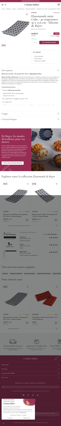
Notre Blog (4, 369)
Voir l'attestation (10, 237)
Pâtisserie (9, 9)
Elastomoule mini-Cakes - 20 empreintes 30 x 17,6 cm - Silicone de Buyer (44, 215)
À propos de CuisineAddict (8, 373)
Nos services (5, 377)
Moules (14, 9)
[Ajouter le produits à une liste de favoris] (28, 184)
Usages (5, 113)
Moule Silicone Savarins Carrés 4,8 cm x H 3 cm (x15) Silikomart (44, 318)
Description (7, 70)
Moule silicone (33, 74)
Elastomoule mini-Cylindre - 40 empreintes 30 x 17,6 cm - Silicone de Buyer (15, 215)
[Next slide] (56, 225)
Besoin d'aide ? (5, 365)
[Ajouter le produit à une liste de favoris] (26, 14)
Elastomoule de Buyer (30, 9)
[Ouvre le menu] (2, 5)
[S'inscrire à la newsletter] (58, 387)
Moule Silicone (21, 9)
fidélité (57, 36)
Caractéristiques (9, 119)
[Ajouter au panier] (27, 220)
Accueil (3, 9)
